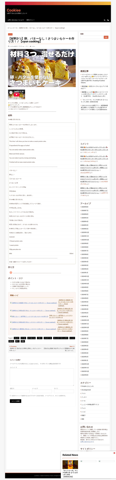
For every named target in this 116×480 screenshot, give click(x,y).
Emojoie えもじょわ (87, 386)
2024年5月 (84, 302)
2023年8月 (84, 335)
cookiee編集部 (14, 46)
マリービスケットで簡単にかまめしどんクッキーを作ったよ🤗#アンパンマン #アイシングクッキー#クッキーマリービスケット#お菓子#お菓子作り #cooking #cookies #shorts (94, 78)
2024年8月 (84, 291)
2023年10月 (85, 327)
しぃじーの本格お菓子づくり (90, 404)
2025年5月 (84, 258)
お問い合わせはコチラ (87, 442)
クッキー (84, 397)
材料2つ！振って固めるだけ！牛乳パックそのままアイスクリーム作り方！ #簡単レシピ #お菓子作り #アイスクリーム (93, 167)
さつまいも (31, 338)
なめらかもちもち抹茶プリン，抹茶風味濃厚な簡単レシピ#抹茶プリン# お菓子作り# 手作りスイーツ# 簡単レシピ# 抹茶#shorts (94, 107)
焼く (17, 341)
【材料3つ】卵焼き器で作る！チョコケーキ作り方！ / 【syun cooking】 (65, 310)
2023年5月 (84, 346)
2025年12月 (85, 232)
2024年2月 (84, 313)
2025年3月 (84, 265)
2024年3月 (84, 309)
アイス (83, 393)
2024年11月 (85, 280)
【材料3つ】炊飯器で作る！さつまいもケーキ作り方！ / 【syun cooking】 (65, 302)
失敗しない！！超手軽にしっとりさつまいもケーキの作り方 (60, 316)
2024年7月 (84, 294)
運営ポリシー (30, 20)
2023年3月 (84, 353)
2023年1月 (84, 360)
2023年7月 (84, 338)
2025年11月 (85, 236)
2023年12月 (85, 320)
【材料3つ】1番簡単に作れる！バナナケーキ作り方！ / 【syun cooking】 (65, 329)
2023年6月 (84, 342)
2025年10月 (85, 240)
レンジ (72, 338)
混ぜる (11, 341)
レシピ (83, 412)
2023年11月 (85, 324)
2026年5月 (84, 218)
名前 (12, 388)
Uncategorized (86, 390)
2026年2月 (84, 229)
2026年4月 (84, 221)
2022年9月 (84, 375)
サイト (56, 388)
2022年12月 (85, 364)
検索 (81, 34)
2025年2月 (84, 269)
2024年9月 (84, 287)
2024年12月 (85, 276)
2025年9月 (84, 243)
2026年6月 (84, 214)
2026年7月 (84, 210)
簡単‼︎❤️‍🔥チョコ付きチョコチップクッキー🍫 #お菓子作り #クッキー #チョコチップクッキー (94, 149)
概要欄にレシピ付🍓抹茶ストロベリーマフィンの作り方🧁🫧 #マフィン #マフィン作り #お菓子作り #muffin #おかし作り (94, 94)
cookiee (14, 10)
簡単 (22, 341)
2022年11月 (85, 367)
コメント (13, 367)
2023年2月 (84, 357)
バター (40, 338)
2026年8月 (84, 207)
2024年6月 (84, 298)
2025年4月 (84, 261)
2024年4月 (84, 305)
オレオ (17, 338)
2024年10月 (85, 283)
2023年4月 (84, 349)
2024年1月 (84, 316)
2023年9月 (84, 331)
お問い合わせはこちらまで (16, 20)
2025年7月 (84, 251)
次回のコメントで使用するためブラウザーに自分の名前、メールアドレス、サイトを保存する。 (39, 396)
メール (35, 388)
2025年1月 (84, 272)
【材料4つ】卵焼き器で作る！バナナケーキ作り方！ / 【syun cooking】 (65, 322)
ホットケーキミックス (61, 338)
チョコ (83, 408)
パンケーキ (47, 338)
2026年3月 (84, 225)
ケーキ (15, 28)
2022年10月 (85, 371)
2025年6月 (84, 254)
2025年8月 (84, 247)
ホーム (10, 28)
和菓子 (83, 415)
